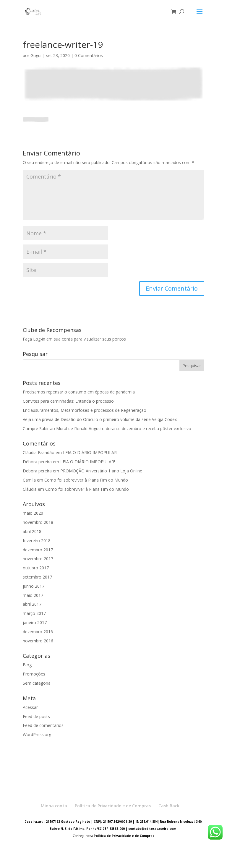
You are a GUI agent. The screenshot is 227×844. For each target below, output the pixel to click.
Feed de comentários (43, 725)
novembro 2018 (38, 522)
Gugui (35, 55)
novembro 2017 (38, 558)
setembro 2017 (37, 577)
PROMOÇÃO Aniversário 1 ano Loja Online (101, 471)
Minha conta (54, 806)
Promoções (34, 674)
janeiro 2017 (35, 622)
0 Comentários (88, 55)
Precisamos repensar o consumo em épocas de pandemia (79, 392)
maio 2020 (33, 513)
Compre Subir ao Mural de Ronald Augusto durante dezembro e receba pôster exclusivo (107, 428)
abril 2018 (32, 531)
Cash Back (168, 806)
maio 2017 (33, 595)
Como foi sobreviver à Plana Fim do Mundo (86, 480)
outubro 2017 (36, 568)
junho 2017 (33, 586)
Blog (27, 665)
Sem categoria (37, 683)
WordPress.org (37, 734)
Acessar (30, 707)
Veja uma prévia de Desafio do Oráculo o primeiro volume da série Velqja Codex (100, 419)
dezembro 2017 (38, 550)
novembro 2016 (38, 641)
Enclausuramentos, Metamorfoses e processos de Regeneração (84, 410)
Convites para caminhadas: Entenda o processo (68, 401)
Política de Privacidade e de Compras (113, 806)
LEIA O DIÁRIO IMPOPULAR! (90, 452)
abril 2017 (32, 604)
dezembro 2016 (38, 631)
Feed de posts (36, 716)
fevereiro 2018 (37, 540)
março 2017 (34, 613)
